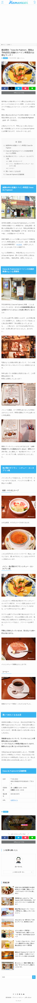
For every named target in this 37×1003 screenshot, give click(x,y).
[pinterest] (19, 994)
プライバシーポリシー (18, 997)
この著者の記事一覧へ (18, 872)
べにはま (19, 244)
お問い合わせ (28, 997)
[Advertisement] (18, 24)
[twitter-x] (15, 994)
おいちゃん (18, 866)
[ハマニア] (18, 2)
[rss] (21, 994)
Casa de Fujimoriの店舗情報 (15, 174)
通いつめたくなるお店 (13, 171)
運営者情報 (8, 997)
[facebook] (13, 994)
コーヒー (11, 168)
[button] (4, 88)
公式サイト (14, 800)
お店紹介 (5, 58)
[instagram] (17, 994)
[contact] (23, 994)
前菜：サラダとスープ (15, 161)
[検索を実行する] (34, 977)
